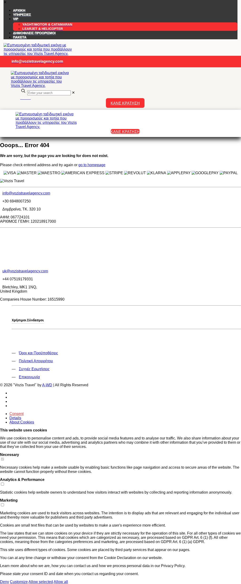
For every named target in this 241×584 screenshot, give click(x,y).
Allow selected (40, 582)
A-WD (47, 385)
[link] (73, 93)
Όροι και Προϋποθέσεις (38, 353)
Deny (4, 582)
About (21, 422)
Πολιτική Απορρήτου (36, 361)
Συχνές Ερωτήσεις (34, 369)
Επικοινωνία (29, 377)
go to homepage (91, 165)
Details (15, 418)
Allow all (61, 582)
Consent (16, 414)
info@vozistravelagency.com (26, 193)
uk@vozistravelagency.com (25, 271)
